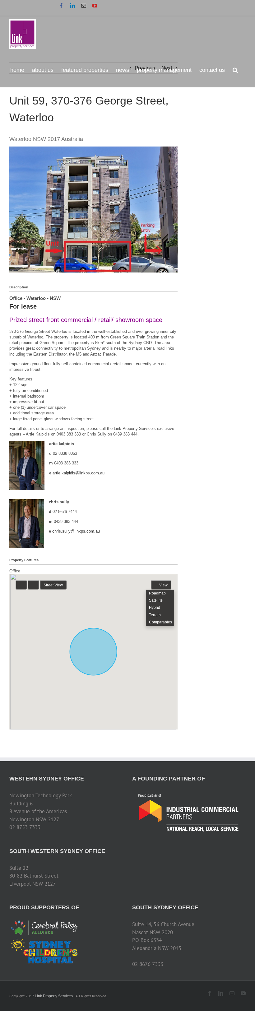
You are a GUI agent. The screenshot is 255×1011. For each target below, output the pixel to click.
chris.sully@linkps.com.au (76, 531)
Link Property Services (54, 996)
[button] (235, 69)
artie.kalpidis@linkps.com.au (78, 473)
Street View (53, 585)
